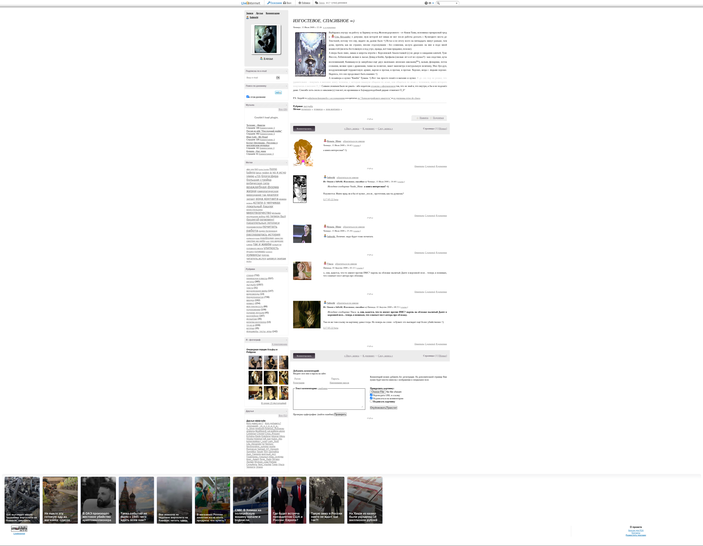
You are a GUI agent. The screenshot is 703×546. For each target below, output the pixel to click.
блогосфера (269, 176)
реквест (250, 303)
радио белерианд (268, 231)
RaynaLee (251, 449)
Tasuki (260, 451)
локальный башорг (259, 206)
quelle (272, 446)
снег (268, 241)
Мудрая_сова (261, 462)
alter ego (250, 169)
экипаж (281, 258)
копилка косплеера (256, 322)
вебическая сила (257, 183)
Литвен (276, 459)
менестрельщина (254, 210)
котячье (250, 328)
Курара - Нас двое (256, 151)
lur (263, 444)
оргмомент (267, 219)
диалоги (272, 195)
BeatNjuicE (261, 431)
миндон (250, 300)
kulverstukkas (253, 441)
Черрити (250, 467)
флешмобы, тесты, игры (259, 331)
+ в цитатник (329, 27)
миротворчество (258, 213)
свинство (278, 238)
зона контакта (267, 199)
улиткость (271, 248)
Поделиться (438, 118)
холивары (259, 251)
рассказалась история (263, 234)
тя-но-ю (250, 325)
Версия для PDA (636, 530)
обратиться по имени (354, 141)
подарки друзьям (255, 312)
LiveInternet (251, 3)
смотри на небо (255, 240)
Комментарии (273, 13)
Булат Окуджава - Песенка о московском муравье (262, 144)
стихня (250, 275)
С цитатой (430, 166)
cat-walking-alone (276, 431)
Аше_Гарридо (253, 454)
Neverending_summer (257, 446)
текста (249, 288)
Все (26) (283, 109)
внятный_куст (269, 454)
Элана (259, 467)
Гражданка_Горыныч (257, 456)
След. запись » (385, 128)
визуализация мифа (256, 291)
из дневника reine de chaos (406, 98)
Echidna (250, 436)
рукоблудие (267, 238)
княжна (249, 203)
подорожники (253, 309)
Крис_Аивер (252, 459)
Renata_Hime (334, 141)
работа (252, 231)
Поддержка (426, 3)
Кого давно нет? (254, 423)
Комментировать (304, 129)
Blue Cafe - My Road (257, 137)
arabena (250, 431)
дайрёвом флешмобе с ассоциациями (326, 98)
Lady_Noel (273, 441)
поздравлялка (254, 227)
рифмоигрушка (253, 238)
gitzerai (275, 436)
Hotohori (258, 439)
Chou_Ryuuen (272, 433)
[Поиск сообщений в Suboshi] (278, 92)
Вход (289, 2)
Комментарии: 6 (267, 134)
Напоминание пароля (339, 382)
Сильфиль (251, 464)
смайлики (323, 388)
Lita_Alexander (254, 444)
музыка (276, 212)
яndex (249, 261)
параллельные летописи (263, 222)
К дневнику (369, 128)
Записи (249, 13)
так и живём (262, 244)
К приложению (279, 344)
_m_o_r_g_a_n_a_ (268, 426)
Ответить (419, 166)
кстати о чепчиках (266, 202)
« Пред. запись (351, 128)
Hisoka (249, 439)
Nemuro (269, 444)
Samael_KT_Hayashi (268, 449)
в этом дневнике (257, 97)
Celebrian (251, 433)
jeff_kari (267, 439)
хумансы (253, 255)
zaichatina (274, 451)
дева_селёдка (276, 456)
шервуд (271, 258)
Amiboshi (260, 428)
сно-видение (276, 241)
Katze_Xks (276, 439)
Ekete (258, 436)
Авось (322, 2)
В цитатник (441, 166)
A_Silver (250, 428)
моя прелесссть (254, 306)
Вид (431, 3)
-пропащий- (252, 426)
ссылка (357, 145)
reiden (265, 172)
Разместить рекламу (636, 535)
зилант (250, 198)
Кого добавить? (273, 423)
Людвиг (250, 462)
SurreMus (251, 451)
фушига (250, 251)
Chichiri (261, 433)
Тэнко (275, 464)
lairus (258, 172)
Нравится (424, 118)
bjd (256, 169)
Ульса (281, 464)
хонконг (269, 252)
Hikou (282, 436)
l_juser (264, 441)
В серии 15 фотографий (273, 403)
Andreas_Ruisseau (274, 428)
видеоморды (253, 294)
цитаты (250, 281)
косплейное (252, 316)
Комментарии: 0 (267, 128)
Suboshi (247, 17)
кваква (282, 199)
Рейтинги (306, 2)
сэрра (249, 244)
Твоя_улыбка (264, 464)
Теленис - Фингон (255, 125)
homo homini (263, 169)
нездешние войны (255, 216)
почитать (270, 226)
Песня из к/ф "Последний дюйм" (264, 131)
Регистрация (276, 2)
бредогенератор (255, 297)
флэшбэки (251, 319)
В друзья (268, 58)
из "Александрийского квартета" (374, 98)
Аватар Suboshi (265, 39)
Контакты (636, 533)
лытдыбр (251, 284)
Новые (442, 128)
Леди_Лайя (265, 459)
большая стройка (258, 180)
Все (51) (283, 415)
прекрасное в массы (256, 278)
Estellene (266, 436)
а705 (258, 176)
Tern (266, 451)
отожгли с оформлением (383, 86)
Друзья (259, 13)
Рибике (273, 462)
